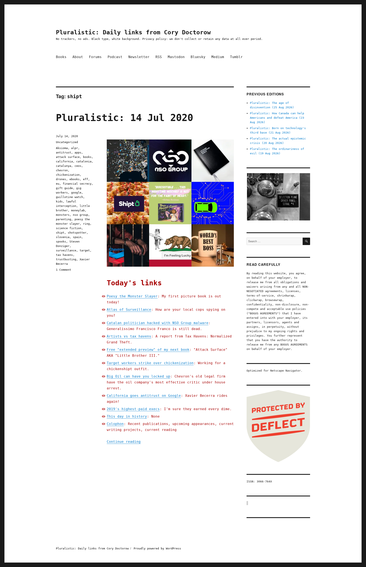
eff (85, 179)
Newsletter (139, 57)
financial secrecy (77, 183)
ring (86, 223)
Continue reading (124, 442)
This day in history (127, 416)
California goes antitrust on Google (144, 396)
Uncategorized (67, 142)
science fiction (68, 228)
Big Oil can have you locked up (138, 376)
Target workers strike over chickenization (150, 363)
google (76, 192)
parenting (63, 219)
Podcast (115, 57)
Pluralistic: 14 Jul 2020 (124, 117)
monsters (62, 214)
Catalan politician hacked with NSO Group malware (157, 323)
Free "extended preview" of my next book (148, 350)
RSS (158, 57)
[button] (278, 197)
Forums (95, 57)
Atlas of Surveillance (129, 310)
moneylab (78, 210)
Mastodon (176, 57)
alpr (74, 148)
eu (57, 183)
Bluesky (198, 57)
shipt (60, 232)
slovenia (62, 237)
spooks (61, 241)
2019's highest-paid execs (133, 409)
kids (59, 201)
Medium (217, 57)
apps (78, 152)
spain (77, 237)
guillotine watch (69, 197)
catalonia (84, 161)
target (85, 250)
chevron (62, 170)
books (87, 157)
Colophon (115, 424)
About (77, 57)
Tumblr (236, 57)
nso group (80, 214)
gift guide (64, 188)
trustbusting (66, 259)
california (64, 161)
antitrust (63, 152)
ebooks (74, 179)
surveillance (66, 250)
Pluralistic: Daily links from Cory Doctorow (133, 32)
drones (61, 179)
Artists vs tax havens (129, 336)
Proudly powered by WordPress (157, 548)
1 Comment (63, 269)
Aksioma (62, 148)
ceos (78, 165)
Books (61, 57)
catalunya (63, 165)
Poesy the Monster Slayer (132, 296)
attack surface (68, 157)
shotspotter (77, 232)
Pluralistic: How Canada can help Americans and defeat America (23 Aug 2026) (277, 118)
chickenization (68, 174)
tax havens (64, 254)
